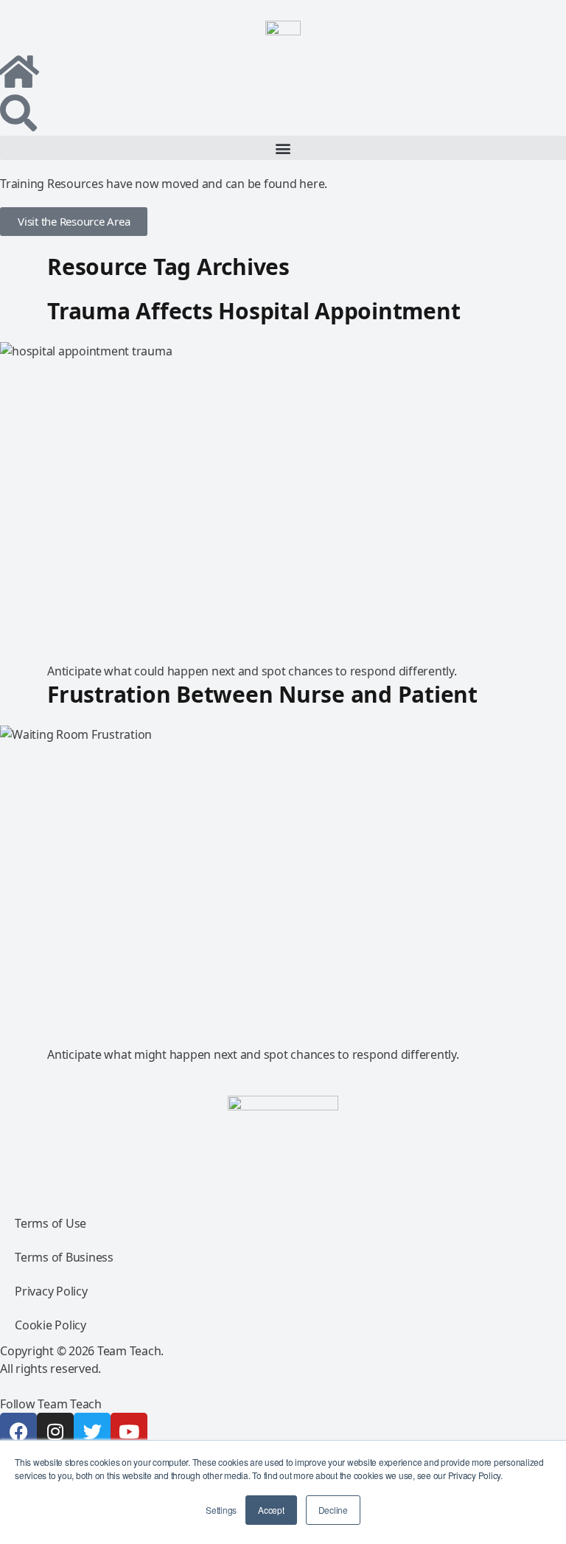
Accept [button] (271, 1509)
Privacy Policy (51, 1291)
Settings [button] (221, 1509)
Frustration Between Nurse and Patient (262, 694)
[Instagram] (55, 1431)
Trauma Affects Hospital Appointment (253, 311)
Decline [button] (333, 1509)
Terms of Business (64, 1257)
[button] (283, 148)
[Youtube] (129, 1431)
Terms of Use (50, 1223)
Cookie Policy (50, 1325)
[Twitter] (92, 1431)
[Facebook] (18, 1431)
